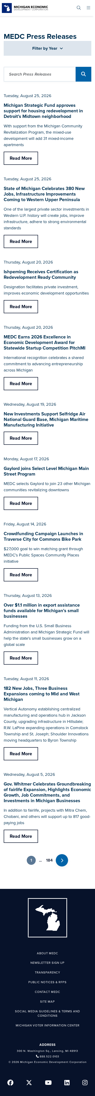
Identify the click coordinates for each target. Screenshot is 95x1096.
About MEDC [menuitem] (47, 953)
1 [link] (31, 860)
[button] (83, 74)
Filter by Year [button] (45, 48)
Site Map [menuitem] (47, 1002)
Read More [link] (21, 158)
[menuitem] (79, 8)
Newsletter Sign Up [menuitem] (47, 963)
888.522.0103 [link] (49, 1056)
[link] (25, 8)
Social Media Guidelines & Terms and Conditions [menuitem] (47, 1014)
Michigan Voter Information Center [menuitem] (48, 1025)
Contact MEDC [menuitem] (47, 992)
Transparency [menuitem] (47, 972)
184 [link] (49, 860)
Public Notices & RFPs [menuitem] (47, 982)
